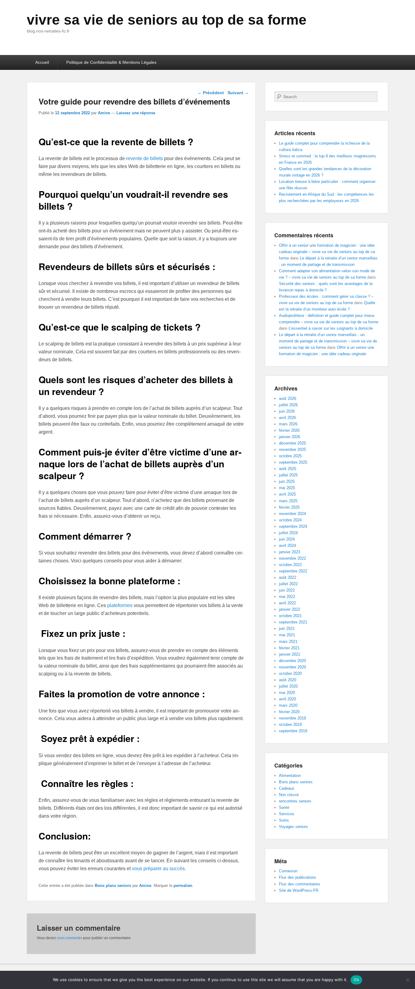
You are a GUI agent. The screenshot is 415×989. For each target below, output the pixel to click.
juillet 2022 (288, 584)
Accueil (42, 62)
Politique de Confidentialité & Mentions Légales (111, 62)
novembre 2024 (292, 513)
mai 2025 (287, 488)
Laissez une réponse (135, 113)
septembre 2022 (293, 571)
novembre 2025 (292, 449)
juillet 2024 (288, 533)
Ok (356, 979)
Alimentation (290, 775)
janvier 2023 (289, 552)
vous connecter (69, 938)
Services (286, 814)
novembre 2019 (292, 718)
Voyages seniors (293, 826)
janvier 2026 (289, 436)
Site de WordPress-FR (298, 890)
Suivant (238, 92)
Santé (284, 807)
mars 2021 (288, 641)
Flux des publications (297, 877)
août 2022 (287, 577)
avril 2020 (287, 699)
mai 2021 (287, 635)
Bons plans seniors (113, 885)
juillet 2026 (288, 405)
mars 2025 (288, 501)
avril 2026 (287, 417)
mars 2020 (288, 705)
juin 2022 (287, 590)
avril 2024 (287, 545)
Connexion (288, 871)
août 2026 (287, 398)
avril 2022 (287, 603)
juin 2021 (287, 628)
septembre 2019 (293, 731)
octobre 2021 (290, 615)
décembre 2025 (292, 443)
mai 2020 (287, 692)
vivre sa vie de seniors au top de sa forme (167, 20)
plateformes (119, 605)
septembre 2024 (293, 526)
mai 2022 (287, 596)
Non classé (289, 794)
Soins (284, 820)
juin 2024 (287, 539)
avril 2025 (287, 494)
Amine (104, 113)
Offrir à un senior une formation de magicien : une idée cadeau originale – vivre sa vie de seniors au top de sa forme (327, 251)
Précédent (210, 92)
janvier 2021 (289, 654)
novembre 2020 (292, 667)
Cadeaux (286, 788)
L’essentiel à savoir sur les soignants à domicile (331, 328)
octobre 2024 (290, 520)
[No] (407, 980)
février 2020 (289, 711)
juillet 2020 (288, 686)
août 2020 (287, 680)
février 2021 (289, 648)
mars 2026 (288, 424)
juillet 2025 (288, 475)
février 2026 (289, 430)
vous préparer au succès (158, 868)
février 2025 (289, 507)
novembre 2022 (292, 558)
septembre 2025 (293, 462)
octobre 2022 (290, 564)
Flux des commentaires (299, 884)
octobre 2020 (290, 673)
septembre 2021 (293, 622)
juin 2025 (287, 481)
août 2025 (287, 468)
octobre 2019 (290, 724)
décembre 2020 (292, 660)
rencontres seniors (295, 801)
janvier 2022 (289, 609)
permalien (182, 885)
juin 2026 (287, 411)
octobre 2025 (290, 456)
